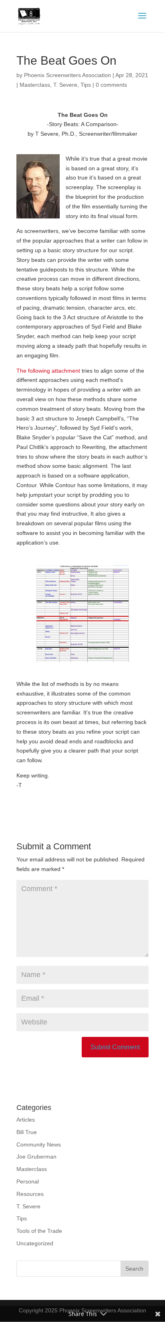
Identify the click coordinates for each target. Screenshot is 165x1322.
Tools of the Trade (39, 1231)
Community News (38, 1144)
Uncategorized (34, 1243)
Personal (27, 1181)
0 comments (111, 85)
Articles (25, 1119)
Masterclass (35, 85)
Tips (85, 85)
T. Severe (65, 85)
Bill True (26, 1132)
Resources (30, 1194)
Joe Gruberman (36, 1156)
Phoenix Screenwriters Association (67, 75)
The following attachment (48, 370)
